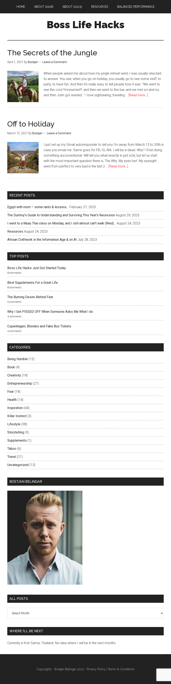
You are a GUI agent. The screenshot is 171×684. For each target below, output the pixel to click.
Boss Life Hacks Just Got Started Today (36, 268)
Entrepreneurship (19, 383)
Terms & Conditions (121, 669)
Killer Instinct (16, 416)
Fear (10, 392)
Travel (11, 457)
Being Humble (17, 359)
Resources (15, 231)
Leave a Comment (55, 62)
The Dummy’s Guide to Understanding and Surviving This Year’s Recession (61, 215)
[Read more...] (138, 95)
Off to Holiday (31, 123)
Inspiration (15, 408)
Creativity (14, 375)
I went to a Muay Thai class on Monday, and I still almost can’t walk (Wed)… (61, 223)
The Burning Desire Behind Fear (30, 297)
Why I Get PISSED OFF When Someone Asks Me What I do (50, 312)
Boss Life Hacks (85, 24)
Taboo (11, 449)
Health (12, 400)
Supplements (17, 440)
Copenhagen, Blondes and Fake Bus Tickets (39, 326)
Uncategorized (18, 465)
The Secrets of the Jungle (52, 52)
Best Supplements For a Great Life (32, 283)
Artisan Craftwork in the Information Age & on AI (42, 240)
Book (11, 367)
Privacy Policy (96, 669)
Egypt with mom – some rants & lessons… (38, 207)
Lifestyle (13, 424)
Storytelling (15, 432)
